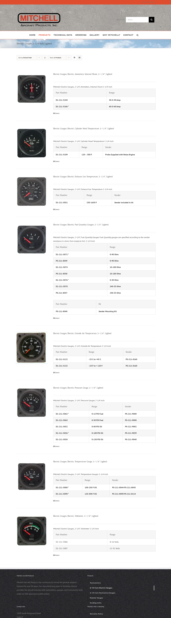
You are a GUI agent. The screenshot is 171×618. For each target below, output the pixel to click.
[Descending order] (44, 57)
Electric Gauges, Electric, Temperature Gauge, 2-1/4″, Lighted (80, 461)
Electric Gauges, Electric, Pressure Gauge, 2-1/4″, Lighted (78, 388)
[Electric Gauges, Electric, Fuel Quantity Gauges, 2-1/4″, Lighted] (31, 239)
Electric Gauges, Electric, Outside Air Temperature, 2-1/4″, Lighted (82, 333)
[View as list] (79, 57)
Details (57, 113)
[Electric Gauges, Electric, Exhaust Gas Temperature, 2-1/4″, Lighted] (31, 191)
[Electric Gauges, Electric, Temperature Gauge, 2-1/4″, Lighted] (31, 476)
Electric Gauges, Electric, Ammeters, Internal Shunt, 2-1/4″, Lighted (82, 74)
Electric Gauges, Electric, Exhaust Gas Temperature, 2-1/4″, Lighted (83, 176)
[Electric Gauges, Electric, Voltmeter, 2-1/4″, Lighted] (31, 531)
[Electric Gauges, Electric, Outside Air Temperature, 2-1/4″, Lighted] (31, 348)
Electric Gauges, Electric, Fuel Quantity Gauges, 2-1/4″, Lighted (81, 224)
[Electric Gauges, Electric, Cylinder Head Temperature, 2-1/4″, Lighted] (31, 143)
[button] (138, 35)
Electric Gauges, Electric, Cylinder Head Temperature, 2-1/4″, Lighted (83, 128)
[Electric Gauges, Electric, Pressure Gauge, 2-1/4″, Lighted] (31, 402)
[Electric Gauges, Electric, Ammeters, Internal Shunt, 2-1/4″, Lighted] (31, 89)
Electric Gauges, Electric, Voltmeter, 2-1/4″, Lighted (75, 516)
